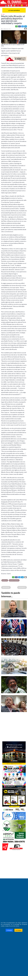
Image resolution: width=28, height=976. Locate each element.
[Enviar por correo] (25, 29)
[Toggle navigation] (26, 5)
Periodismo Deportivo (14, 580)
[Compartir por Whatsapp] (16, 26)
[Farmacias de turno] (11, 5)
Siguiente (22, 587)
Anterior (6, 587)
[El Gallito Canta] (6, 5)
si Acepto (9, 930)
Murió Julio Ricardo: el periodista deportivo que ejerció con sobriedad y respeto (13, 20)
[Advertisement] (14, 727)
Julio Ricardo (5, 580)
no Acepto (18, 930)
